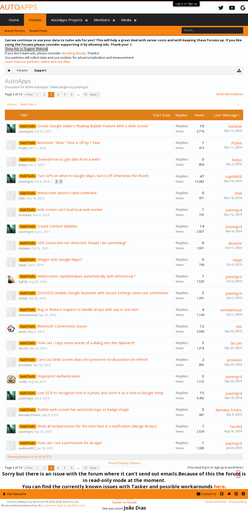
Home (14, 19)
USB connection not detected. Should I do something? (82, 242)
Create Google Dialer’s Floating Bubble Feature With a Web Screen (92, 125)
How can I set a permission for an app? (69, 442)
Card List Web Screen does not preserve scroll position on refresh (92, 359)
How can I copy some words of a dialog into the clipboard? (86, 342)
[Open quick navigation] (239, 70)
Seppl (22, 265)
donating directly (74, 53)
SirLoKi (23, 348)
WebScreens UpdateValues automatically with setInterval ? (86, 276)
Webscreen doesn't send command (66, 192)
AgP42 (23, 282)
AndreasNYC (27, 448)
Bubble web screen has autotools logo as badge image (83, 409)
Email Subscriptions (230, 94)
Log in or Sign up (186, 3)
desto (23, 332)
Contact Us (208, 494)
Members (102, 19)
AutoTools (29, 104)
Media (126, 19)
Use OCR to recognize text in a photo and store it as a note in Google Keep (100, 392)
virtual (23, 298)
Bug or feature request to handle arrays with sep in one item (88, 309)
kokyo (23, 165)
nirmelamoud (28, 315)
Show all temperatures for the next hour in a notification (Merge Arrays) (97, 426)
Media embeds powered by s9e (21, 505)
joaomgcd (26, 131)
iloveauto (25, 215)
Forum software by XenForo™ (43, 502)
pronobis (25, 365)
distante (24, 248)
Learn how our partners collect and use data (37, 61)
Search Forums (14, 31)
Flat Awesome (16, 494)
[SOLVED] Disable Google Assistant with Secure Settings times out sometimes (102, 292)
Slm (239, 326)
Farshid (236, 426)
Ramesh (235, 126)
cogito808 (233, 176)
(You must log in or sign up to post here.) (215, 467)
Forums (35, 19)
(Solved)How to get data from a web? (69, 159)
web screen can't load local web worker (70, 209)
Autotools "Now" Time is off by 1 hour (69, 142)
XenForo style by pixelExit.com (65, 505)
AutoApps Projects (67, 19)
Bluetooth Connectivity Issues (62, 326)
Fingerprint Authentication (58, 376)
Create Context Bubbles (57, 226)
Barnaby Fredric (30, 415)
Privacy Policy (238, 502)
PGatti (23, 148)
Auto (18, 7)
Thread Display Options (124, 463)
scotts (23, 382)
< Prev (28, 94)
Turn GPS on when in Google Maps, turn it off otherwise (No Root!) (92, 175)
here (219, 486)
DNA (22, 198)
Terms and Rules (215, 502)
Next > (94, 94)
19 (85, 94)
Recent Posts (38, 31)
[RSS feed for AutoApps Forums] (243, 494)
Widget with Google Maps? (59, 259)
